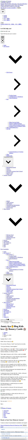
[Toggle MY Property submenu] (10, 253)
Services (5, 240)
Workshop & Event (10, 237)
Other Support (6, 302)
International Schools (11, 167)
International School (8, 157)
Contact (5, 417)
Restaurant (8, 238)
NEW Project (9, 254)
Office (7, 154)
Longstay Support (7, 293)
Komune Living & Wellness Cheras (17, 126)
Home (4, 45)
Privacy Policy (6, 413)
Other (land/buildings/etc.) (12, 127)
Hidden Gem (9, 155)
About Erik (6, 244)
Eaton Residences (13, 98)
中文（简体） (6, 18)
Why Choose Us (7, 242)
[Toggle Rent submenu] (9, 260)
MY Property (6, 253)
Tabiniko (5, 332)
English (2, 9)
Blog (4, 245)
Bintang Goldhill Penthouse (15, 123)
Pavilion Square (12, 95)
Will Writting (9, 203)
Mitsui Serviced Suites (14, 122)
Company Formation (11, 206)
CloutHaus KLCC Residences (16, 96)
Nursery (8, 168)
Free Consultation (5, 249)
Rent (7, 260)
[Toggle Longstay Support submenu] (12, 293)
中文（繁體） (6, 20)
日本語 (5, 17)
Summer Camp (9, 172)
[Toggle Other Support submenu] (10, 302)
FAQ (4, 246)
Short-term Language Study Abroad (14, 171)
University (8, 170)
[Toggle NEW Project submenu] (13, 254)
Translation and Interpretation (13, 205)
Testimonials (6, 241)
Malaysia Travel (10, 235)
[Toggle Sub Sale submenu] (11, 268)
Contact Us (6, 317)
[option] (15, 15)
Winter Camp (9, 174)
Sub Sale (8, 268)
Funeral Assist (9, 207)
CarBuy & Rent (9, 202)
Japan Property (9, 236)
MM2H (8, 201)
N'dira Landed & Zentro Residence (17, 125)
